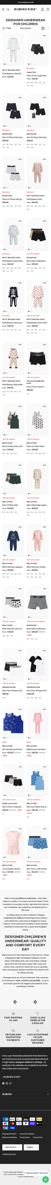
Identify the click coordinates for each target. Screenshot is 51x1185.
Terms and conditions (27, 1134)
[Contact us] (45, 1179)
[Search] (9, 9)
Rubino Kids (14, 915)
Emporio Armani (18, 970)
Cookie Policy (38, 1137)
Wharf (17, 961)
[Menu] (3, 9)
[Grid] (43, 28)
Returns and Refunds (9, 1137)
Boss (30, 964)
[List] (47, 28)
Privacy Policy (25, 1137)
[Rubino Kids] (25, 9)
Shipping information (9, 1134)
